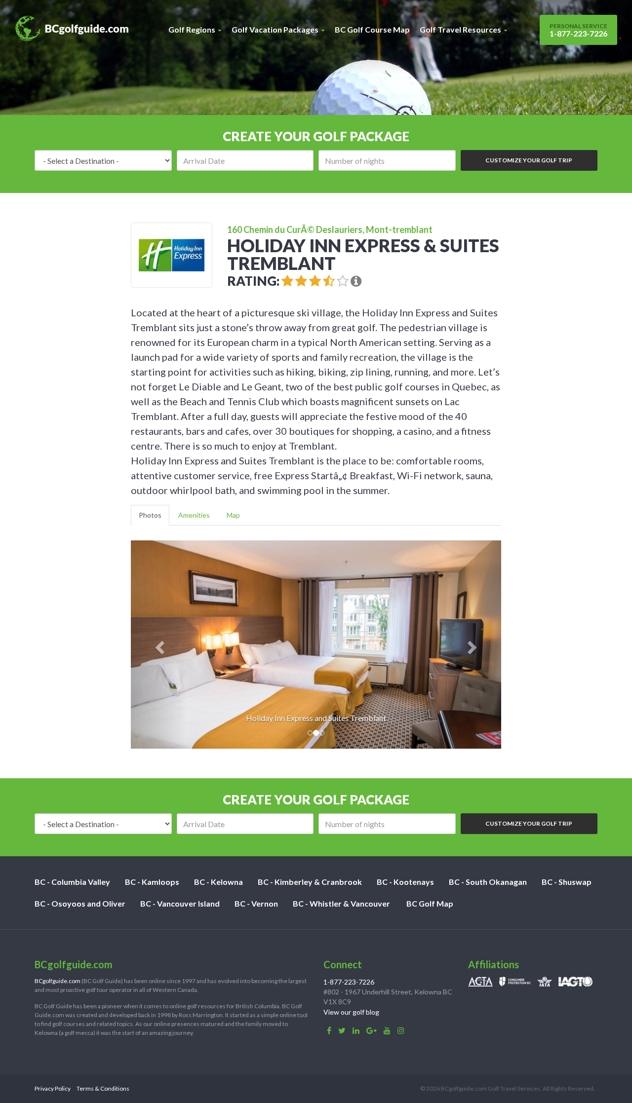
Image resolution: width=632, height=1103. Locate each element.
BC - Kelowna (218, 881)
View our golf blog (351, 1012)
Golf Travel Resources (461, 29)
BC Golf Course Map (372, 29)
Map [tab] (233, 515)
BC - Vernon (256, 903)
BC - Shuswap (567, 881)
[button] (159, 644)
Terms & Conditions (103, 1088)
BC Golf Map (429, 903)
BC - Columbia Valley (72, 881)
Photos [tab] (150, 515)
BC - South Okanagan (488, 881)
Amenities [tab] (194, 515)
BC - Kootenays (405, 881)
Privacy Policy (53, 1088)
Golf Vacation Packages (276, 29)
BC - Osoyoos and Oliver (80, 903)
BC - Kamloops (152, 881)
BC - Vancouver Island (180, 903)
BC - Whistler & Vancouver (341, 903)
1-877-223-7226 (578, 30)
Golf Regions (192, 29)
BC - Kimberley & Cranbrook (310, 881)
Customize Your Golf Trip (528, 160)
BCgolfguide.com (57, 981)
